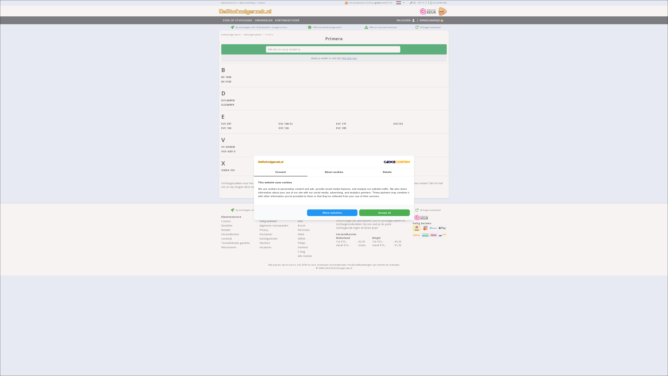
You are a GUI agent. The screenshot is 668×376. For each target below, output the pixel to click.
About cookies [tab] (334, 172)
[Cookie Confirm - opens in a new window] (397, 162)
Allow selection (332, 212)
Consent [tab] (280, 172)
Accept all (384, 212)
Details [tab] (387, 172)
